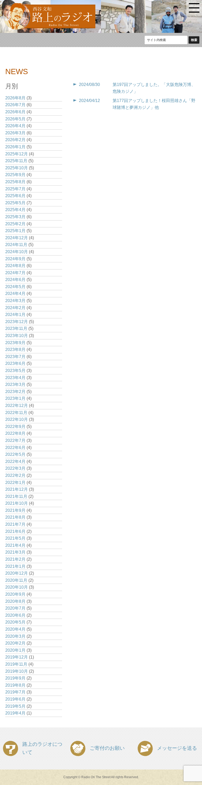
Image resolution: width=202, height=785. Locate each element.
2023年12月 (16, 321)
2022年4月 (15, 461)
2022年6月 (15, 447)
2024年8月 (15, 265)
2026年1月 (15, 147)
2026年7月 (15, 105)
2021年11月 (16, 496)
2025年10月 (16, 168)
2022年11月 (16, 412)
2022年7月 (15, 440)
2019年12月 (16, 657)
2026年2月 (15, 139)
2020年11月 (16, 580)
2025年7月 (15, 189)
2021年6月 (15, 531)
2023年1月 (15, 398)
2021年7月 (15, 524)
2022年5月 (15, 454)
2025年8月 (15, 182)
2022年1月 (15, 482)
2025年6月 (15, 195)
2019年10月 (16, 671)
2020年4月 (15, 629)
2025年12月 (16, 154)
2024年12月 (16, 238)
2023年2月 (15, 391)
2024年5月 (15, 286)
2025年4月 (15, 209)
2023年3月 (15, 384)
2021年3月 (15, 552)
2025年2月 (15, 224)
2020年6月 (15, 615)
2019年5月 (15, 706)
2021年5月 (15, 538)
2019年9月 (15, 678)
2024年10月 (16, 251)
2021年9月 (15, 510)
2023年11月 (16, 328)
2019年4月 (15, 713)
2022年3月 (15, 468)
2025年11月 (16, 161)
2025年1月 (15, 230)
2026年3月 (15, 133)
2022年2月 (15, 475)
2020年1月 (15, 650)
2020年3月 (15, 636)
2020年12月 (16, 573)
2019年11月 (16, 664)
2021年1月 (15, 566)
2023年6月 (15, 363)
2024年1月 (15, 314)
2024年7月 (15, 273)
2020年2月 (15, 643)
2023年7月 (15, 356)
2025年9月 (15, 174)
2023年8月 (15, 349)
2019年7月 (15, 692)
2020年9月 (15, 594)
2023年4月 (15, 377)
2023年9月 (15, 342)
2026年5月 (15, 119)
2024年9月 (15, 259)
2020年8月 (15, 601)
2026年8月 (15, 98)
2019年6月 (15, 699)
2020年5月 (15, 622)
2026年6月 (15, 112)
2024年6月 (15, 279)
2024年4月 (15, 293)
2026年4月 (15, 126)
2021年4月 (15, 545)
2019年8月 (15, 685)
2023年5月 (15, 370)
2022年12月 (16, 405)
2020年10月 (16, 587)
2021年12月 (16, 489)
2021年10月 (16, 503)
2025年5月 (15, 203)
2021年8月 (15, 517)
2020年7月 (15, 608)
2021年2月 (15, 559)
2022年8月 (15, 433)
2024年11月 (16, 244)
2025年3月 (15, 217)
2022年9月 (15, 426)
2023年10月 (16, 335)
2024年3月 (15, 300)
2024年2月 (15, 307)
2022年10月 (16, 419)
